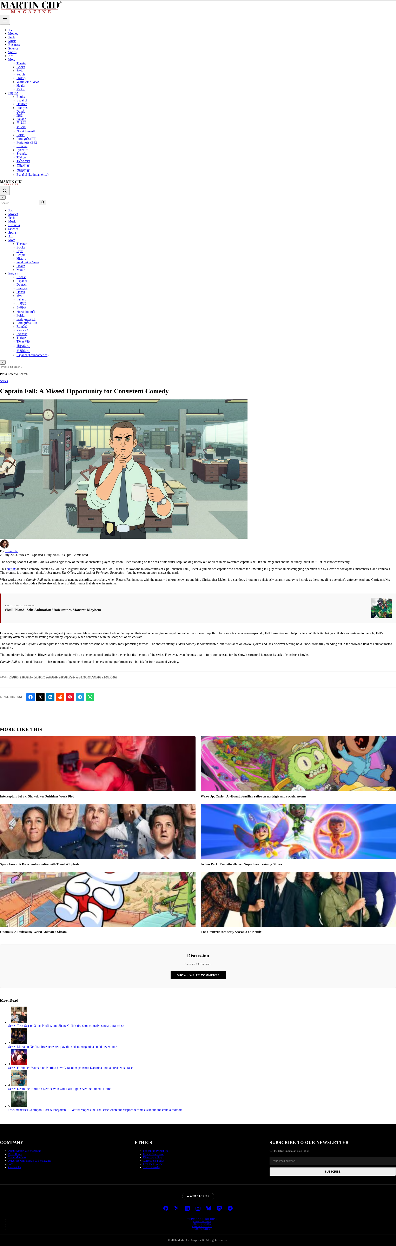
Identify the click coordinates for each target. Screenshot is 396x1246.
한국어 (21, 127)
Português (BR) (26, 142)
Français (21, 108)
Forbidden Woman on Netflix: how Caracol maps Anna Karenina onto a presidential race (75, 1067)
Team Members (17, 1157)
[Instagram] (198, 1209)
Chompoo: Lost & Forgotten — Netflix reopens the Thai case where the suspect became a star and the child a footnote (105, 1110)
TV (10, 30)
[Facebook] (165, 1209)
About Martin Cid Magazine (24, 1150)
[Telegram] (230, 1209)
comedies (26, 676)
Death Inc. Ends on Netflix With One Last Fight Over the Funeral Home (64, 1089)
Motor (20, 89)
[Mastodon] (219, 1209)
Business (14, 44)
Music (12, 41)
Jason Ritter (109, 676)
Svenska (21, 153)
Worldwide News (27, 82)
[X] (176, 1209)
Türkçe (21, 157)
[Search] (4, 190)
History (21, 78)
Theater (21, 63)
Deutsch (21, 104)
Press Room (15, 1154)
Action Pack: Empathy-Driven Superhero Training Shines (241, 864)
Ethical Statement (153, 1154)
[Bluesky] (208, 1209)
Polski (20, 135)
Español (21, 100)
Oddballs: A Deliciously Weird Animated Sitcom (33, 932)
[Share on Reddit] (60, 697)
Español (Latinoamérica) (32, 174)
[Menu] (5, 20)
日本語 (21, 123)
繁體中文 (23, 170)
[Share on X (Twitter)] (40, 697)
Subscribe (333, 1171)
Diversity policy (152, 1157)
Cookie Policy (202, 1224)
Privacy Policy (202, 1226)
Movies (13, 33)
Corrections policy (153, 1160)
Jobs (10, 1164)
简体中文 (23, 165)
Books (20, 67)
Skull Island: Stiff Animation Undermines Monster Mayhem (53, 610)
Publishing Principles (155, 1150)
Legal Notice (202, 1221)
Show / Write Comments (198, 975)
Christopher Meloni (88, 676)
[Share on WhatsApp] (90, 697)
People (20, 74)
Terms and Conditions (202, 1219)
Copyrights (202, 1229)
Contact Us (14, 1167)
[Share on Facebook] (30, 697)
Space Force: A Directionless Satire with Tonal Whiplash (39, 864)
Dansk (20, 111)
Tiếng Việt (23, 161)
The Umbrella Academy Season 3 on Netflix (231, 932)
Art (10, 56)
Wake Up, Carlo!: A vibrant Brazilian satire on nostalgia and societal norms (253, 796)
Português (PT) (26, 138)
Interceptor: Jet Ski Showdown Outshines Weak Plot (37, 796)
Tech (11, 37)
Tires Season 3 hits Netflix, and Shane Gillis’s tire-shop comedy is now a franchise (70, 1025)
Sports (12, 52)
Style (19, 70)
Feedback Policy (152, 1164)
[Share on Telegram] (80, 697)
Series (4, 381)
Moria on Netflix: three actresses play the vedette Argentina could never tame (67, 1046)
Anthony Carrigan (45, 676)
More (11, 59)
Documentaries (18, 1110)
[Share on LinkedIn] (50, 697)
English (13, 93)
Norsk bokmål (25, 131)
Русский (22, 150)
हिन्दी (19, 115)
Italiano (21, 119)
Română (21, 146)
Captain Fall (66, 676)
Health (20, 85)
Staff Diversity (151, 1167)
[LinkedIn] (187, 1209)
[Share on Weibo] (70, 697)
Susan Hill (11, 551)
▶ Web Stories (198, 1196)
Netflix (11, 569)
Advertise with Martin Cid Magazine (29, 1160)
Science (13, 48)
